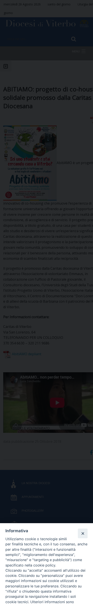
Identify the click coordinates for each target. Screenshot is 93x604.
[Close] (82, 533)
